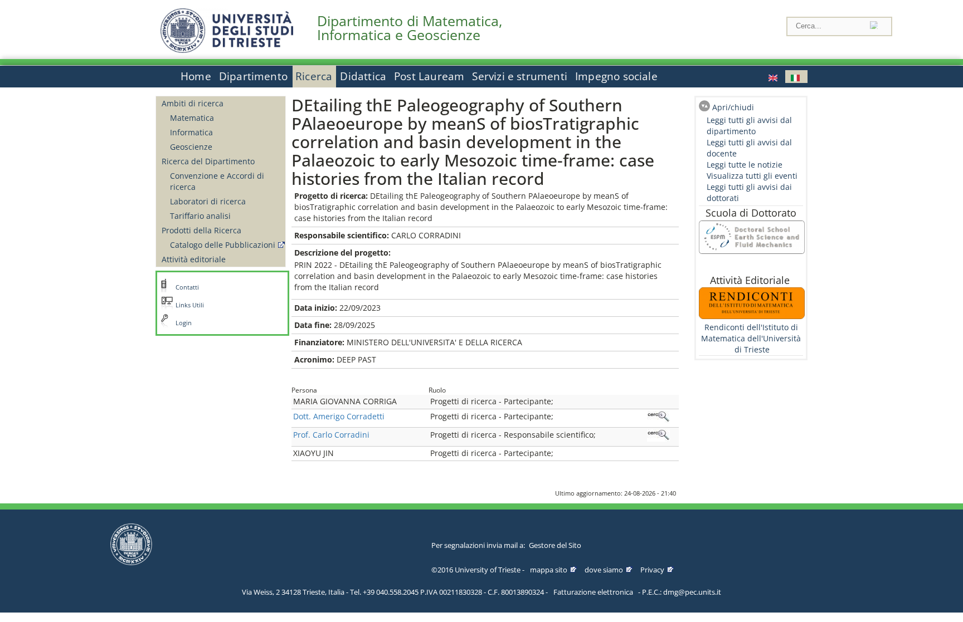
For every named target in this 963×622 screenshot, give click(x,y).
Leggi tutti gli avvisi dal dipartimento (749, 125)
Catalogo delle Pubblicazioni (222, 244)
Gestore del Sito (555, 545)
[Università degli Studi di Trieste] (226, 50)
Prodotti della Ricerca (201, 230)
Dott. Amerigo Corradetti (339, 416)
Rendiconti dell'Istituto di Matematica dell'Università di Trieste (751, 338)
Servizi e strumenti (519, 76)
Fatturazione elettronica (593, 592)
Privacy (652, 570)
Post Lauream (429, 76)
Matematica (192, 117)
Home (196, 76)
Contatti (187, 287)
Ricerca (313, 76)
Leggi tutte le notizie (744, 164)
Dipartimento (253, 76)
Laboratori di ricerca (208, 201)
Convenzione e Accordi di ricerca (217, 181)
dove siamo (604, 570)
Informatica (191, 132)
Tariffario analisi (200, 215)
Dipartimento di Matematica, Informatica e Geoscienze (409, 28)
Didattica (363, 76)
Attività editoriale (194, 259)
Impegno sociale (616, 76)
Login (184, 323)
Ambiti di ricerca (192, 103)
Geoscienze (191, 146)
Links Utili (190, 305)
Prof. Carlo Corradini (331, 434)
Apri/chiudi (733, 107)
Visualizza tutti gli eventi (752, 175)
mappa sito (548, 570)
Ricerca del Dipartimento (208, 161)
